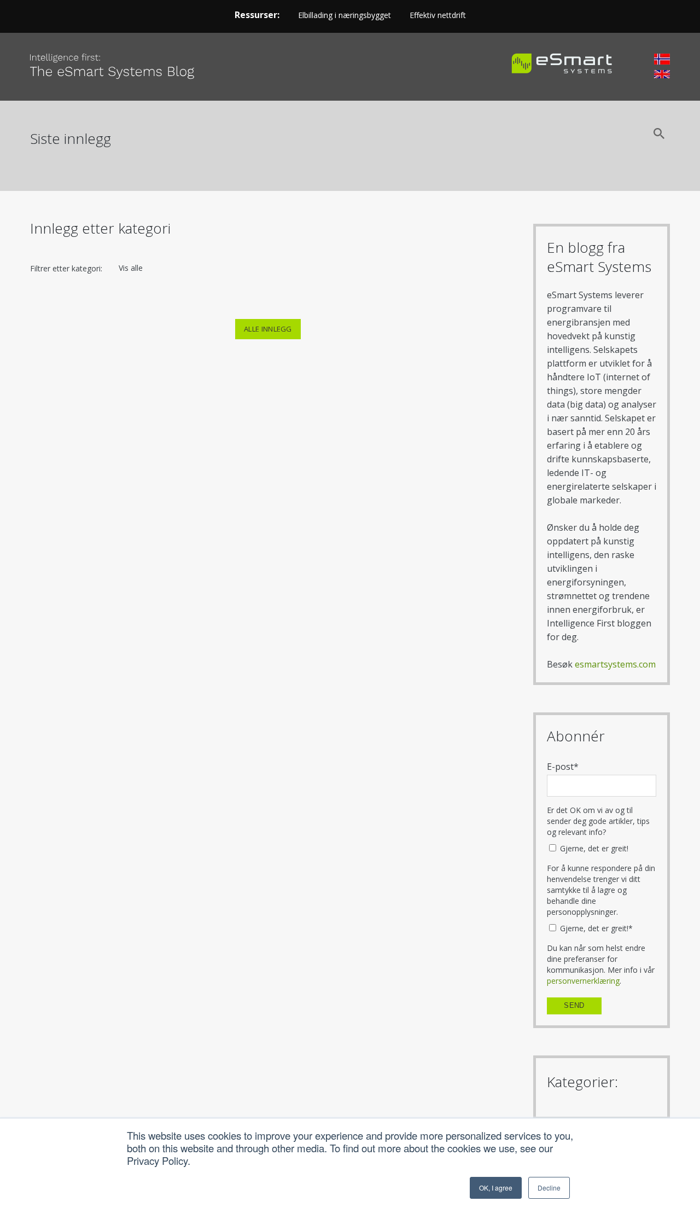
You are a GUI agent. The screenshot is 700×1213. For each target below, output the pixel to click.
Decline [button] (549, 1187)
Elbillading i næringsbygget (344, 15)
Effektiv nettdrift (438, 15)
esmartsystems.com (615, 664)
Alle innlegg (268, 329)
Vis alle (131, 268)
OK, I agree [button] (495, 1187)
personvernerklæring (583, 981)
